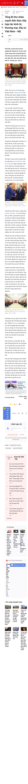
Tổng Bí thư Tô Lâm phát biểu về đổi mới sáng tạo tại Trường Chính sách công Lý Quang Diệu (9, 545)
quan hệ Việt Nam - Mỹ (11, 213)
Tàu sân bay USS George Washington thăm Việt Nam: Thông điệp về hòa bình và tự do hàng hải (16, 477)
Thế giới (21, 7)
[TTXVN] (6, 39)
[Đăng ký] (18, 565)
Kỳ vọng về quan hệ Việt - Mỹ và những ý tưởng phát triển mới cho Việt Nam (17, 466)
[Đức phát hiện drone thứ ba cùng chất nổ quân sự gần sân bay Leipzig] (16, 607)
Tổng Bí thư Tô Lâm (15, 445)
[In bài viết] (2, 36)
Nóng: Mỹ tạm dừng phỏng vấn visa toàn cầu (16, 635)
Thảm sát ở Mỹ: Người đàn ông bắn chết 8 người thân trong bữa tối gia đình (24, 617)
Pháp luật (25, 7)
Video (14, 7)
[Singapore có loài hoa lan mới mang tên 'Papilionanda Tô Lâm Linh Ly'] (15, 531)
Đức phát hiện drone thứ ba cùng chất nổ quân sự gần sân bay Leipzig (16, 616)
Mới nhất (5, 7)
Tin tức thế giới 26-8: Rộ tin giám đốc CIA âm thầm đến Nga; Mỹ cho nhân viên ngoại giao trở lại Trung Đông (24, 641)
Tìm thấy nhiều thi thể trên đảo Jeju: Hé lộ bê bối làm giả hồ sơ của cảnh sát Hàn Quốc (7, 617)
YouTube (10, 2)
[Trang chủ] (2, 7)
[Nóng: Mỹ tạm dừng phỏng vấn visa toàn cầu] (16, 629)
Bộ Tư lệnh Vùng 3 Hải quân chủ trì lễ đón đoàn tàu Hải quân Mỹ (16, 501)
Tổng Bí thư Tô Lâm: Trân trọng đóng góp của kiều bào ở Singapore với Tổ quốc (22, 543)
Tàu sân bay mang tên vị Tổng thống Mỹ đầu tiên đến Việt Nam (16, 511)
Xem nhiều (10, 7)
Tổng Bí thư (17, 93)
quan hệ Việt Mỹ (17, 448)
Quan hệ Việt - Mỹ (19, 458)
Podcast (4, 2)
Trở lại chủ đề (7, 12)
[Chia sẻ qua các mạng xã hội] (26, 413)
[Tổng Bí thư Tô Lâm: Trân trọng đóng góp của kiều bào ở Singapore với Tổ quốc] (22, 531)
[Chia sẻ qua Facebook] (18, 413)
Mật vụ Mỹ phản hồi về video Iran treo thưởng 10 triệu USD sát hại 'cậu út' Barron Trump (8, 639)
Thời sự (17, 7)
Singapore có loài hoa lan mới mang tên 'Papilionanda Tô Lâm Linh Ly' (15, 541)
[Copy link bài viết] (22, 413)
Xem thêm (9, 518)
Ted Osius (15, 323)
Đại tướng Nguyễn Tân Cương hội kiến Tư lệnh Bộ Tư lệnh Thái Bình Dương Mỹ (17, 490)
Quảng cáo (18, 3)
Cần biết (14, 3)
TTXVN (9, 35)
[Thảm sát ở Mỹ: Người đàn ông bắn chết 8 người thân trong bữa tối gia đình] (24, 607)
